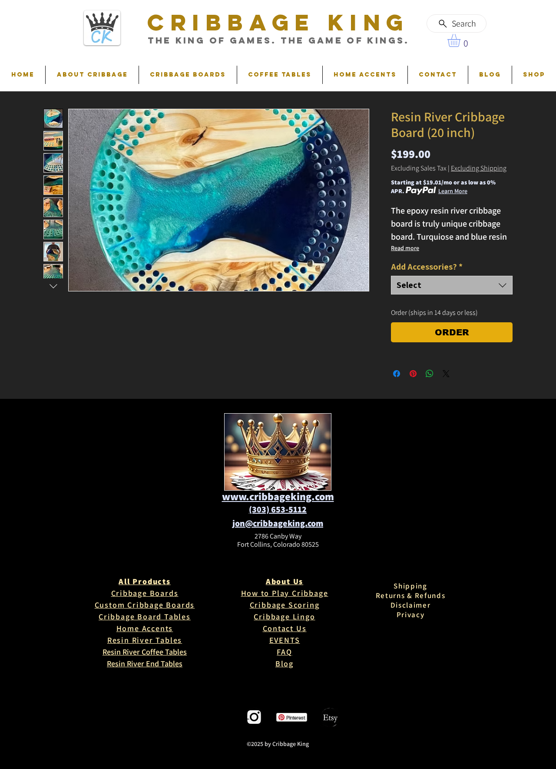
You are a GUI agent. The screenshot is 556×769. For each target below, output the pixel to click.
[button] (461, 40)
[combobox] (452, 285)
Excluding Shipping (478, 168)
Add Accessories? (427, 266)
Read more (405, 248)
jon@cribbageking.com (277, 523)
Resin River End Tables (144, 664)
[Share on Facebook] (396, 373)
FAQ (284, 652)
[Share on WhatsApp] (429, 373)
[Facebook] (224, 717)
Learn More (452, 191)
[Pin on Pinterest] (413, 373)
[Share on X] (446, 373)
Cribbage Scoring (285, 605)
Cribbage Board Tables (145, 617)
